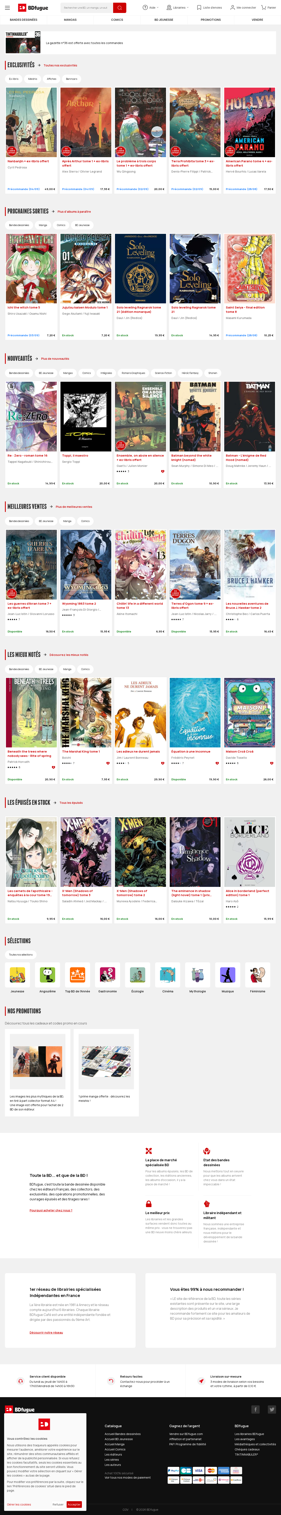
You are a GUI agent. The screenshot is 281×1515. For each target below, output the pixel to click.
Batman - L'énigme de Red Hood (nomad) (246, 457)
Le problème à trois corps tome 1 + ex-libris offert (136, 163)
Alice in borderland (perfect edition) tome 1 (247, 893)
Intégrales (106, 373)
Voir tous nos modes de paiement (128, 1477)
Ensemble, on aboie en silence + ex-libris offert (140, 457)
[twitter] (272, 1409)
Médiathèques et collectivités (255, 1444)
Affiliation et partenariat (185, 1439)
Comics (117, 20)
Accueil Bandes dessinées (123, 1434)
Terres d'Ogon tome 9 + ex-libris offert (192, 605)
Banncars (71, 79)
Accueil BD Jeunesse (119, 1439)
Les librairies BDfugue (249, 1434)
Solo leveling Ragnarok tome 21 (193, 309)
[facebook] (255, 1409)
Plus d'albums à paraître (74, 211)
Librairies (179, 7)
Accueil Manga (114, 1444)
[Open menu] (7, 7)
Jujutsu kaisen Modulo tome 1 (85, 307)
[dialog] (45, 1462)
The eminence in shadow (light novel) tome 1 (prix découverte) (190, 895)
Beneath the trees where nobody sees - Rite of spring (29, 753)
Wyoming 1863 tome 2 (79, 603)
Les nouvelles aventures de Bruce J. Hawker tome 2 (247, 605)
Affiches (51, 79)
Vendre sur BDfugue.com (186, 1434)
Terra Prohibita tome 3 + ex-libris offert (193, 163)
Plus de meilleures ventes (74, 507)
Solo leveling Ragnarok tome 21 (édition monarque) (139, 309)
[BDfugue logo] (33, 8)
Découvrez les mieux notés (69, 655)
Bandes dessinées (23, 20)
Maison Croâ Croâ (239, 751)
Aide (152, 7)
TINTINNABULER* (246, 1454)
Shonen (212, 373)
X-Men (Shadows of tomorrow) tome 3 (77, 893)
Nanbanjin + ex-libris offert (28, 161)
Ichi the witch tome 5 (24, 307)
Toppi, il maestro (75, 455)
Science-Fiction (163, 373)
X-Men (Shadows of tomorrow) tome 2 (132, 893)
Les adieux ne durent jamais (138, 751)
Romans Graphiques (133, 373)
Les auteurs (113, 1465)
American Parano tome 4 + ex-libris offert (249, 163)
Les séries (112, 1460)
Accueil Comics (115, 1449)
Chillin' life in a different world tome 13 (140, 605)
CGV (125, 1510)
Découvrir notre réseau (46, 1332)
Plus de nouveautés (55, 359)
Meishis (32, 79)
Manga (43, 225)
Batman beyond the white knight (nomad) (191, 457)
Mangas (70, 20)
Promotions (211, 20)
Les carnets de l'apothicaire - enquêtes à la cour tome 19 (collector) (30, 895)
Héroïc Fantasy (190, 373)
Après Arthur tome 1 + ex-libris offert (85, 163)
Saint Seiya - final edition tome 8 (245, 309)
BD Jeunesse (163, 20)
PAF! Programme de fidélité (187, 1444)
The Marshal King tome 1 (81, 751)
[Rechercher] (119, 8)
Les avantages (245, 1439)
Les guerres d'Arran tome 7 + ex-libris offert (29, 605)
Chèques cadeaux (247, 1449)
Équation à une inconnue (190, 751)
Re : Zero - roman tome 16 (28, 455)
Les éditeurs (113, 1454)
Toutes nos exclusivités (60, 65)
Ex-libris (13, 79)
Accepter (74, 1504)
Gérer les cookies (19, 1504)
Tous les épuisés (71, 803)
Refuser (58, 1504)
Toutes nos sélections (21, 954)
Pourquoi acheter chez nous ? (51, 1210)
